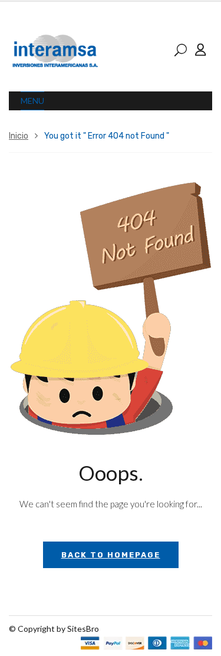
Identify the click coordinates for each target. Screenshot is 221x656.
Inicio (18, 136)
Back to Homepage (110, 554)
